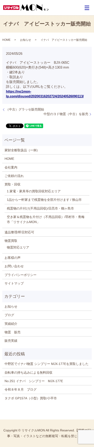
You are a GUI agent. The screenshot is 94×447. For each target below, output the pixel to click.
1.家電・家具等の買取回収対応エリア (34, 191)
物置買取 (11, 241)
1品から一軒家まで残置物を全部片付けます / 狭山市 (44, 199)
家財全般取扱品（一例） (22, 150)
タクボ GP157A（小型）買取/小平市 (31, 398)
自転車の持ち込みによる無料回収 (28, 372)
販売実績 (11, 340)
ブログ (9, 315)
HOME (6, 39)
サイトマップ (14, 283)
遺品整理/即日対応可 (19, 232)
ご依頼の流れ (14, 176)
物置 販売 (13, 332)
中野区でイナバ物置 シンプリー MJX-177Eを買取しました (47, 364)
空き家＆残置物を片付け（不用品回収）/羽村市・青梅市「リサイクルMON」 (45, 219)
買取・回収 (13, 184)
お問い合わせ (14, 266)
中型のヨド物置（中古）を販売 (66, 114)
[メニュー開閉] (87, 8)
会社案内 (11, 167)
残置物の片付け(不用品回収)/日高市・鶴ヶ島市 (40, 208)
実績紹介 (11, 324)
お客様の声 (13, 257)
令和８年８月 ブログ (21, 389)
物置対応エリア (18, 247)
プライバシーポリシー (21, 275)
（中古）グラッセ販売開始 (25, 109)
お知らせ (25, 39)
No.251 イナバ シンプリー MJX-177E (34, 381)
